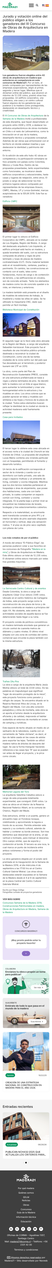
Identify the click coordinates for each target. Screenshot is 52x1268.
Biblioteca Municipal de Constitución (21, 309)
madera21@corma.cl (20, 1241)
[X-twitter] (17, 1229)
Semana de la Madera (14, 118)
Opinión (10, 1075)
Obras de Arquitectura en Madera (19, 909)
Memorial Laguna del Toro (16, 791)
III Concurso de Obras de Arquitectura (24, 115)
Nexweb (43, 1260)
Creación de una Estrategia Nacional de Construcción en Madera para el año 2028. (23, 1085)
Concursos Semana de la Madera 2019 (22, 902)
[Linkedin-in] (11, 1229)
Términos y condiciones (26, 1249)
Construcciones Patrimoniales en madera (23, 906)
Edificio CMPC (10, 201)
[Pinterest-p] (41, 1229)
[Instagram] (29, 1229)
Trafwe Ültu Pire (11, 681)
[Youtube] (35, 1229)
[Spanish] (47, 5)
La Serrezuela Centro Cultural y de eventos (24, 588)
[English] (44, 5)
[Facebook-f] (23, 1229)
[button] (31, 5)
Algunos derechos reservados (26, 1257)
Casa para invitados (13, 417)
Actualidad (12, 1145)
